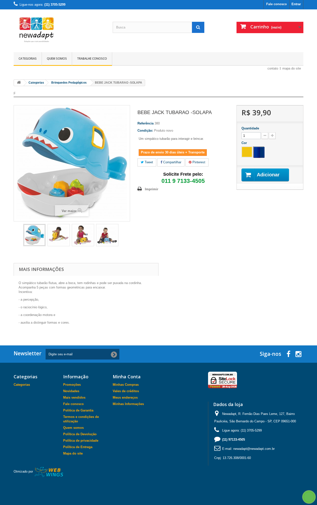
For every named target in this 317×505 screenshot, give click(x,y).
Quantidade (250, 128)
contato (272, 68)
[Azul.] (259, 152)
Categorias (28, 58)
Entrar (296, 4)
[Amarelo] (247, 152)
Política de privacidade (80, 440)
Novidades (71, 391)
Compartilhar (171, 162)
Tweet (148, 162)
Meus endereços (125, 397)
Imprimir (151, 189)
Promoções (72, 384)
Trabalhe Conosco (92, 58)
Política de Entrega (77, 447)
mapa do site (291, 68)
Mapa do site (73, 453)
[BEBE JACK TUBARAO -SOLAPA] (34, 235)
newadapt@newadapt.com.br (254, 449)
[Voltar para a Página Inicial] (19, 83)
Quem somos (57, 58)
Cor (244, 143)
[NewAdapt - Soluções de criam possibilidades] (59, 29)
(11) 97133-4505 (233, 439)
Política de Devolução (80, 434)
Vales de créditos (126, 391)
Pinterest (198, 162)
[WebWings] (49, 472)
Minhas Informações (128, 404)
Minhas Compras (126, 384)
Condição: (145, 130)
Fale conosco (276, 4)
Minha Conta (127, 377)
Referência (145, 123)
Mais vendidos (74, 397)
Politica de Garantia (78, 410)
